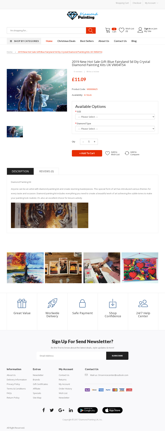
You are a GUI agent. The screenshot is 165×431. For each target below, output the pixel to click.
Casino (37, 427)
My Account (64, 384)
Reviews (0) (46, 171)
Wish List (63, 393)
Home (10, 51)
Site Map (37, 397)
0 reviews (78, 71)
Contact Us (64, 375)
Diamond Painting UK (88, 419)
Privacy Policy (13, 384)
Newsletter (38, 375)
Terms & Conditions (16, 388)
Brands (36, 379)
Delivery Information (17, 379)
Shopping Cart (122, 3)
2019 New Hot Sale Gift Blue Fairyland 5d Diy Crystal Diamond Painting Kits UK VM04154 (60, 51)
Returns (63, 379)
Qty (73, 141)
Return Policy (13, 397)
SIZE (79, 111)
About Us (11, 375)
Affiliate (36, 388)
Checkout (137, 3)
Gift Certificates (40, 384)
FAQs (9, 393)
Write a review (93, 71)
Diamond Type (84, 123)
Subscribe (117, 355)
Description (20, 171)
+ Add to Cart (87, 153)
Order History (65, 388)
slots (32, 427)
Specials (37, 393)
